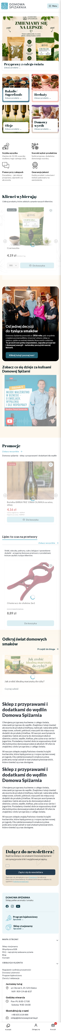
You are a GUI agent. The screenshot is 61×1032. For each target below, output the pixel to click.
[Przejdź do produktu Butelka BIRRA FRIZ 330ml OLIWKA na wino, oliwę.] (30, 480)
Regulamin (33, 877)
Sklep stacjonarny (10, 946)
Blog (4, 955)
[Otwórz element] (30, 400)
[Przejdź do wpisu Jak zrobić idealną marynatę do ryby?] (29, 664)
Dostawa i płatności (11, 972)
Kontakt (6, 957)
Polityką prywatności (21, 881)
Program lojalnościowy (12, 975)
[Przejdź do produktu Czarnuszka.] (30, 226)
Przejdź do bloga (46, 649)
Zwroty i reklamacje (10, 978)
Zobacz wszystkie (10, 451)
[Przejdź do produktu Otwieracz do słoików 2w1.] (30, 581)
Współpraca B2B (9, 949)
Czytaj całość (12, 688)
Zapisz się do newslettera (30, 872)
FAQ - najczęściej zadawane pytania (17, 952)
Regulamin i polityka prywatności (16, 970)
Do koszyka (39, 265)
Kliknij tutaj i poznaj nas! (21, 355)
